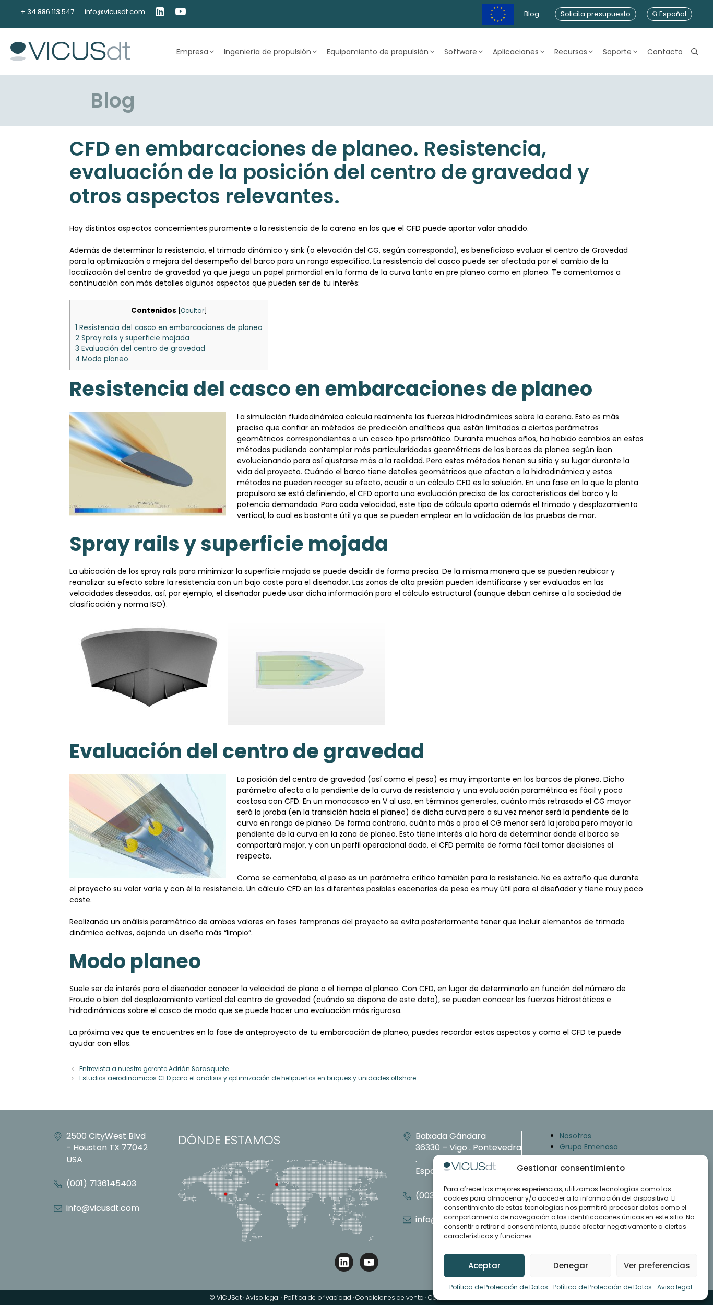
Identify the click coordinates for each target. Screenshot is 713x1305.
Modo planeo (101, 359)
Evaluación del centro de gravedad (140, 349)
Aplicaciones (516, 51)
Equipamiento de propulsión (378, 51)
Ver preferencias (657, 1265)
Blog (531, 14)
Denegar (570, 1265)
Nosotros (575, 1136)
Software (460, 51)
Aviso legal (674, 1287)
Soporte (617, 51)
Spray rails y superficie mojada (132, 338)
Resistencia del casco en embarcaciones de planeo (169, 328)
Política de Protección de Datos (498, 1287)
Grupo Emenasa (589, 1147)
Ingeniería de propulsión (267, 51)
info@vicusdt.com (115, 12)
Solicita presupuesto (596, 14)
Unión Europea (498, 14)
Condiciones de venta (389, 1297)
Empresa (192, 51)
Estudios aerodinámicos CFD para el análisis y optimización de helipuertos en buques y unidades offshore (247, 1078)
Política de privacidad (317, 1297)
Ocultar (192, 310)
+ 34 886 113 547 (47, 12)
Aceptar (484, 1265)
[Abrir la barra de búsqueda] (695, 52)
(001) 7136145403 (101, 1184)
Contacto (665, 51)
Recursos (570, 51)
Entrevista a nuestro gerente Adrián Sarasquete (154, 1069)
